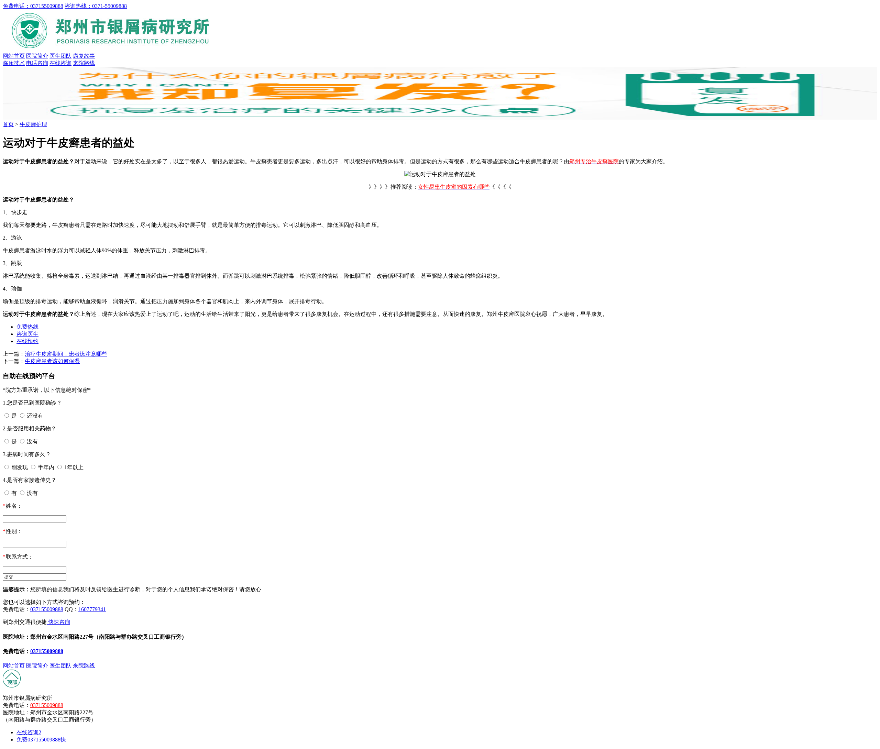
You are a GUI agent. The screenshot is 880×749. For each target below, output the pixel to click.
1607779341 (92, 609)
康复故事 (84, 56)
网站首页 (14, 56)
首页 (8, 124)
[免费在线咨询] (12, 686)
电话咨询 (37, 63)
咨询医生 (27, 334)
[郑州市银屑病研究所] (113, 49)
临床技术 (14, 63)
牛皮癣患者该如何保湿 (52, 361)
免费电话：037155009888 (33, 6)
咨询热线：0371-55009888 (96, 6)
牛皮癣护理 (33, 124)
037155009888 (46, 609)
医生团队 (61, 56)
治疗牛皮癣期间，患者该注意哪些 (66, 354)
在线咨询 (61, 63)
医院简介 (37, 56)
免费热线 (27, 327)
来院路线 (84, 63)
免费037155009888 (41, 739)
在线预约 (27, 341)
